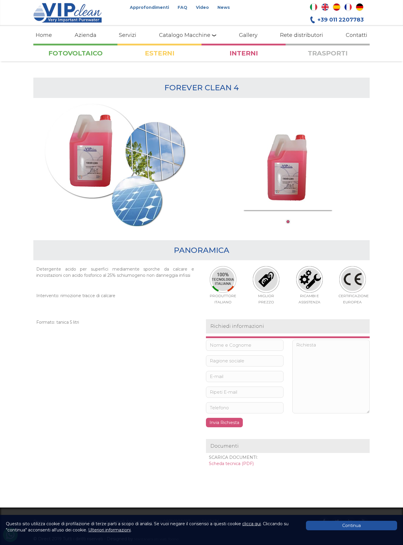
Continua (351, 525)
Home (44, 35)
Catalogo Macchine (185, 35)
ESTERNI (159, 53)
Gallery (248, 35)
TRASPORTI (328, 53)
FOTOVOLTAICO (75, 53)
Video (202, 7)
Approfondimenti (149, 7)
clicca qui (251, 523)
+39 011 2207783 (340, 19)
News (223, 7)
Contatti (356, 35)
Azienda (85, 35)
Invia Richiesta (224, 422)
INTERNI (244, 53)
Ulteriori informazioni (109, 530)
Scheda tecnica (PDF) (231, 463)
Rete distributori (301, 35)
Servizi (127, 35)
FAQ (182, 7)
